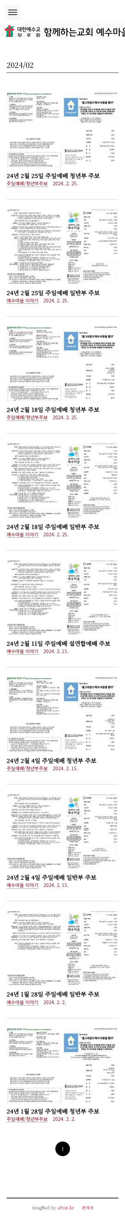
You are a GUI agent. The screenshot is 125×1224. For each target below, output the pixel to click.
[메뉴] (12, 12)
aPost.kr (65, 1207)
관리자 (88, 1207)
